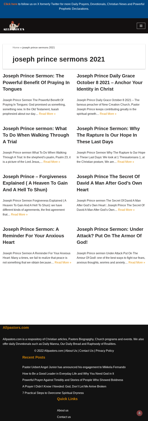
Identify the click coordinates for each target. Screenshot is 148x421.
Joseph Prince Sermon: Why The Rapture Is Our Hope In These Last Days (108, 135)
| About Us (70, 350)
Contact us (64, 416)
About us (62, 410)
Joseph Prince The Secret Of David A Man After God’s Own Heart (109, 183)
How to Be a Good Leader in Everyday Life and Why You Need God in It (68, 373)
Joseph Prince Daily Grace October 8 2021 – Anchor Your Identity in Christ (110, 82)
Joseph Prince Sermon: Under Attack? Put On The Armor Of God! (110, 235)
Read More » (47, 113)
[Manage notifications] (139, 413)
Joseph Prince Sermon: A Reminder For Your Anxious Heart (33, 235)
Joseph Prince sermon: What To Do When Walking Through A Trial (36, 135)
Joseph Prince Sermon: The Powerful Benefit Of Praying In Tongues (36, 82)
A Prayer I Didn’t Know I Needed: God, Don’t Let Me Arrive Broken (64, 386)
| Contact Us (85, 350)
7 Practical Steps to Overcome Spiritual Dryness (53, 392)
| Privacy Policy (104, 350)
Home (16, 47)
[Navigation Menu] (141, 26)
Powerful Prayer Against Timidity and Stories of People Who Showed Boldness (72, 379)
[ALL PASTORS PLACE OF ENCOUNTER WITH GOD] (13, 26)
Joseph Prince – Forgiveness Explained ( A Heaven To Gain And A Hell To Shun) (35, 183)
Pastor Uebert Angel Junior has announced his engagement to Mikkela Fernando (74, 367)
